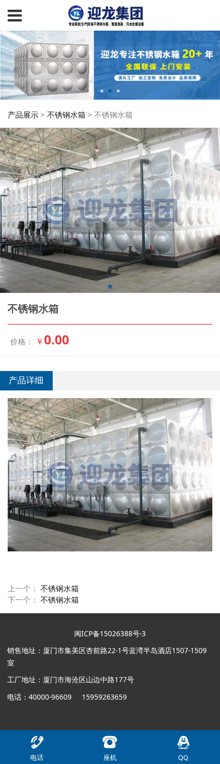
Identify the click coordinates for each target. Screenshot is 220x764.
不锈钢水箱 (66, 114)
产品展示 (23, 114)
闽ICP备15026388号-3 (110, 633)
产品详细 (26, 380)
